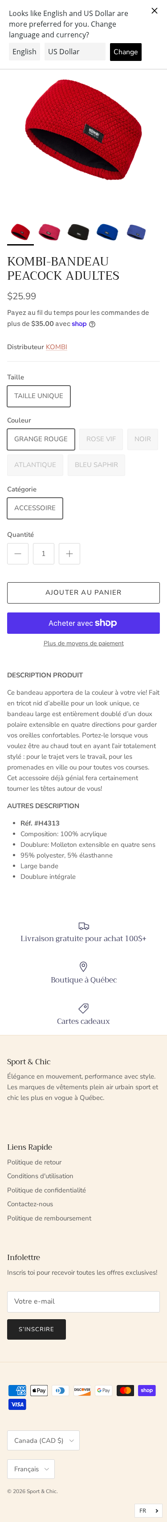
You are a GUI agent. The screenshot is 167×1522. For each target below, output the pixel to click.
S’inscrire (36, 1329)
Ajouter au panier (83, 592)
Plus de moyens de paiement (84, 644)
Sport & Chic (42, 1491)
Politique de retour (34, 1162)
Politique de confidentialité (46, 1190)
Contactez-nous (30, 1204)
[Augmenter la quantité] (69, 553)
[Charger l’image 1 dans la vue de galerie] (83, 131)
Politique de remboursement (49, 1218)
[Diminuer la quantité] (18, 553)
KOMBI (56, 346)
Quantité (20, 534)
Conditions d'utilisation (40, 1176)
